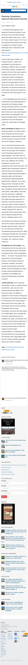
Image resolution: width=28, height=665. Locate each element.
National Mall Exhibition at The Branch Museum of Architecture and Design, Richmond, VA (15, 587)
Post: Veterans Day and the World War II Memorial (15, 398)
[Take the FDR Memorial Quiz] (3, 446)
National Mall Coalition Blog (7, 472)
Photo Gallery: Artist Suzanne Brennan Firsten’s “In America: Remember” (14, 609)
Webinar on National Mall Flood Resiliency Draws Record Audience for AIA (15, 563)
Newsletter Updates (5, 469)
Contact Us (10, 5)
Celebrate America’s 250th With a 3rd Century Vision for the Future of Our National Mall (16, 532)
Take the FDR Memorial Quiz (13, 445)
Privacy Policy (24, 5)
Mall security (20, 347)
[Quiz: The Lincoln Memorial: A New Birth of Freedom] (3, 451)
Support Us (3, 5)
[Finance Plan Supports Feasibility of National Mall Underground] (3, 557)
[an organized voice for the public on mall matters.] (14, 2)
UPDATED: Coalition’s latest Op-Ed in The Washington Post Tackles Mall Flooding (15, 570)
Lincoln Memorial (10, 347)
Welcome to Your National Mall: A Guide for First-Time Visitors (13, 465)
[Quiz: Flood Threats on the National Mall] (3, 456)
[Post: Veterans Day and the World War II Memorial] (3, 398)
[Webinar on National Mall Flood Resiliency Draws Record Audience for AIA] (3, 562)
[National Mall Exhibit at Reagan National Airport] (3, 593)
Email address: (4, 490)
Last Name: (3, 485)
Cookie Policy (16, 5)
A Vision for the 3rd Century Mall (7, 474)
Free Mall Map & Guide (6, 467)
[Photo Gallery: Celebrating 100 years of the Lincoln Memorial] (3, 603)
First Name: (3, 480)
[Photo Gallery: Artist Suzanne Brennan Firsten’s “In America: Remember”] (3, 608)
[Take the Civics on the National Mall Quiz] (3, 441)
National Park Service (8, 349)
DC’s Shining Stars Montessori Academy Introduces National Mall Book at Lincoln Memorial (15, 581)
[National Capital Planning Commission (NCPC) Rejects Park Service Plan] (3, 361)
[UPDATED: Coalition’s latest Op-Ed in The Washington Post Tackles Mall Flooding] (3, 568)
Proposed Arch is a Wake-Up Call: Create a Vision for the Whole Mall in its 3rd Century (15, 547)
